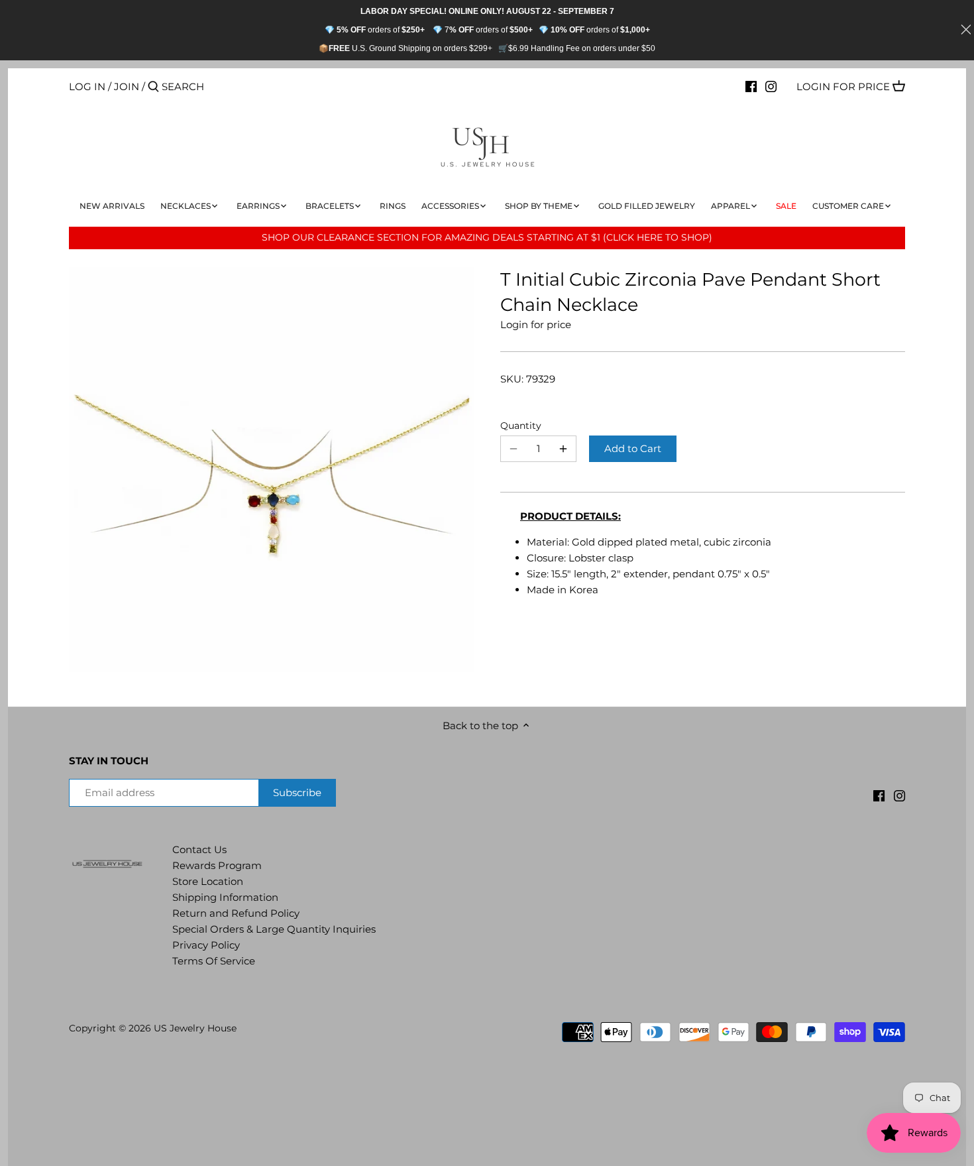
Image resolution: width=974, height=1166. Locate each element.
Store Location (207, 881)
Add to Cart (632, 448)
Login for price (843, 86)
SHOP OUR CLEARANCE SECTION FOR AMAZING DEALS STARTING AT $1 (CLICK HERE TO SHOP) (487, 237)
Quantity (520, 425)
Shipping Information (225, 897)
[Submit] (153, 87)
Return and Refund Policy (235, 913)
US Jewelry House (195, 1028)
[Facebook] (751, 86)
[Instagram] (771, 86)
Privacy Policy (206, 945)
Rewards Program (217, 865)
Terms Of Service (213, 961)
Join (126, 86)
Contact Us (199, 849)
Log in (87, 86)
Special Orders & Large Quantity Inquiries (274, 929)
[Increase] (563, 448)
